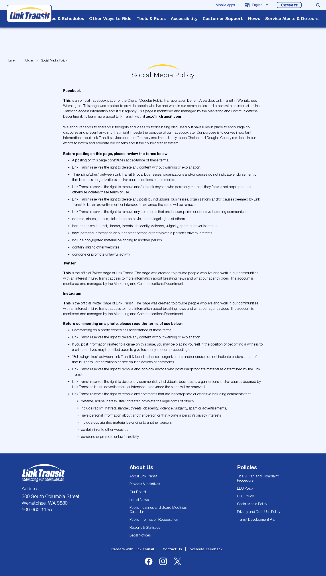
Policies (28, 60)
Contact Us (172, 549)
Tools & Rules (151, 18)
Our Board (138, 492)
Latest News (139, 500)
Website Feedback (206, 549)
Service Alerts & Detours (291, 18)
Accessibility (184, 18)
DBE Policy (245, 496)
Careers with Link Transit (132, 549)
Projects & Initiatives (145, 484)
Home (10, 60)
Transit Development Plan (257, 519)
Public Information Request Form (155, 519)
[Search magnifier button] (318, 5)
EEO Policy (245, 488)
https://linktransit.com (161, 116)
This (67, 100)
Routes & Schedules (62, 18)
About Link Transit (143, 476)
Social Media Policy (252, 504)
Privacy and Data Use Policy (258, 512)
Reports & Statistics (145, 527)
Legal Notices (140, 535)
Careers (289, 5)
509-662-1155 (37, 509)
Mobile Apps (225, 5)
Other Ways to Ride (110, 18)
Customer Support (223, 18)
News (254, 18)
